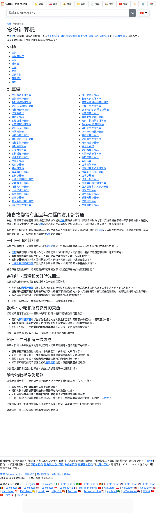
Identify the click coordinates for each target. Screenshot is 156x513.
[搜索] (132, 13)
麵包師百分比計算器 (23, 139)
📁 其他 (81, 4)
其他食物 (16, 74)
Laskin (41, 491)
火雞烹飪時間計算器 (23, 179)
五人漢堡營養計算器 (23, 201)
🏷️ (134, 4)
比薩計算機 (119, 36)
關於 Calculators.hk (11, 474)
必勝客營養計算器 (91, 98)
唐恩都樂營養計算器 (93, 117)
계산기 (20, 495)
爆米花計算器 (89, 190)
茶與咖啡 (16, 78)
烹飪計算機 (53, 36)
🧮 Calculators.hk (14, 4)
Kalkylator (26, 491)
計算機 (146, 491)
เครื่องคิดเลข (130, 491)
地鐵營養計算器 (90, 113)
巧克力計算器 (19, 150)
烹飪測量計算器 (20, 98)
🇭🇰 (123, 4)
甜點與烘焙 (18, 56)
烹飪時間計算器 (20, 128)
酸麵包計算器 (19, 146)
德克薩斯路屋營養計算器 (95, 102)
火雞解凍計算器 (20, 183)
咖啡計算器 (88, 175)
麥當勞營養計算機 (91, 139)
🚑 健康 (53, 4)
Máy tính (56, 491)
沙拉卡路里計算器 (91, 153)
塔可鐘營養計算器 (21, 205)
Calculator (113, 484)
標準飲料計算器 (20, 157)
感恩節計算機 (102, 36)
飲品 (14, 60)
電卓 (8, 495)
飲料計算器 (18, 175)
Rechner (72, 491)
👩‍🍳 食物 (109, 4)
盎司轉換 (50, 362)
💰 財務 (67, 4)
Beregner (30, 484)
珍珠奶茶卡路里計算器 (94, 168)
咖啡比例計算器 (90, 179)
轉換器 (67, 474)
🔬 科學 (95, 4)
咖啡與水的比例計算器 (94, 183)
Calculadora (68, 484)
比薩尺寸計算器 (20, 190)
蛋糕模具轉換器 (20, 109)
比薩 (14, 67)
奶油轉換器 (18, 113)
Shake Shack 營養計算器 (95, 109)
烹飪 (14, 52)
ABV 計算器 (18, 168)
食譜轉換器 (18, 131)
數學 (48, 234)
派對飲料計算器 (90, 194)
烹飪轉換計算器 (90, 150)
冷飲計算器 (18, 161)
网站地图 (56, 474)
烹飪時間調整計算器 (23, 106)
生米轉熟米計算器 (21, 95)
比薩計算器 (18, 197)
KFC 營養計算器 (90, 95)
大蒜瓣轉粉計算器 (21, 124)
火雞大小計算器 (20, 186)
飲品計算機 (87, 36)
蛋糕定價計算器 (20, 142)
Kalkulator (110, 487)
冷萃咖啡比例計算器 (93, 172)
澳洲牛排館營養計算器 (94, 120)
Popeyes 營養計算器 (93, 124)
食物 (11, 36)
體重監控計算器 (90, 135)
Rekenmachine (92, 491)
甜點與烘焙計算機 (70, 36)
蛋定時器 (86, 161)
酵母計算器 (18, 117)
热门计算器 (43, 474)
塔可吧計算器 (89, 201)
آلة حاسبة (112, 491)
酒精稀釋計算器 (20, 153)
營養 (14, 71)
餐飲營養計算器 (90, 157)
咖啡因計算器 (89, 164)
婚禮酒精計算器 (90, 205)
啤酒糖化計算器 (20, 172)
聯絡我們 (29, 474)
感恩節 (15, 63)
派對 (14, 82)
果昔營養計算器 (90, 142)
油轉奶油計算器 (20, 120)
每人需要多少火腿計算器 (95, 186)
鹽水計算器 (88, 146)
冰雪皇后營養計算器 (93, 131)
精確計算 (29, 263)
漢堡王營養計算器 (91, 106)
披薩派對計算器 (20, 194)
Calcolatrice (48, 484)
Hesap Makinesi (88, 487)
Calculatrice (66, 487)
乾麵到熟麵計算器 (21, 102)
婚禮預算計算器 (90, 197)
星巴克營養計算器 (91, 128)
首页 (9, 23)
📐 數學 (39, 4)
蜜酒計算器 (18, 164)
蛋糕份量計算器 (20, 135)
